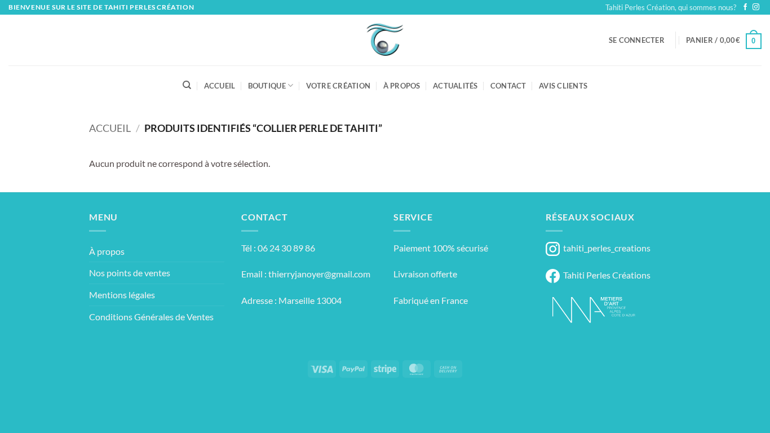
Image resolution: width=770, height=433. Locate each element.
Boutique (267, 85)
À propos (402, 85)
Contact (508, 85)
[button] (637, 40)
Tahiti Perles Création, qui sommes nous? (670, 7)
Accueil (220, 85)
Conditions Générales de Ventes (151, 316)
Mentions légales (122, 294)
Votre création (338, 85)
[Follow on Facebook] (745, 7)
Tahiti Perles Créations (605, 274)
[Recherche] (187, 85)
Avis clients (563, 85)
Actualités (455, 85)
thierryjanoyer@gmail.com (319, 273)
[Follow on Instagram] (756, 7)
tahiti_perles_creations (605, 247)
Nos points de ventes (129, 272)
